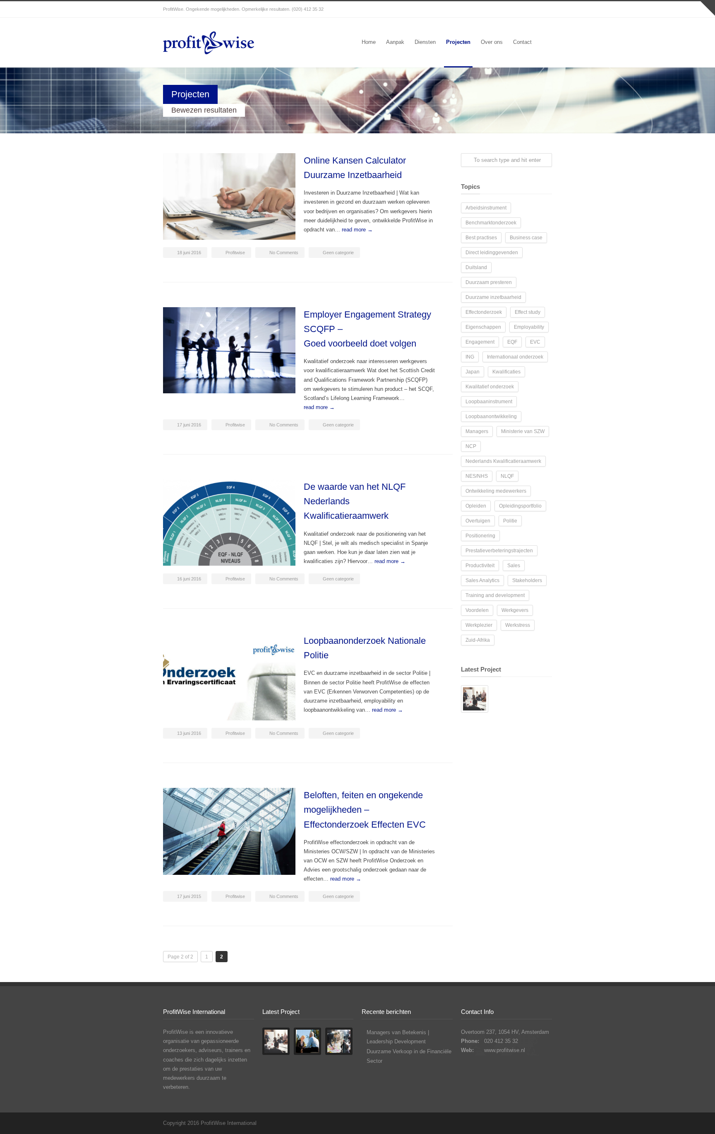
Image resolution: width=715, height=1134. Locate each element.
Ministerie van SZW (523, 431)
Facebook (527, 9)
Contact (522, 42)
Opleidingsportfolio (520, 506)
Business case (526, 238)
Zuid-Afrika (477, 640)
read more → (357, 229)
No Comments (283, 252)
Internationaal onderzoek (515, 357)
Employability (529, 327)
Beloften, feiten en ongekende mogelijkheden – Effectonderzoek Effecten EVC (365, 809)
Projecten (458, 42)
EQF (512, 342)
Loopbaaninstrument (488, 401)
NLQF (507, 476)
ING (469, 357)
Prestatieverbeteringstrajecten (499, 551)
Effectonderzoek (483, 312)
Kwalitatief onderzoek (489, 387)
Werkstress (517, 625)
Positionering (480, 536)
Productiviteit (479, 565)
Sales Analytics (482, 580)
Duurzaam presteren (488, 282)
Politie (510, 521)
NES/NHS (476, 476)
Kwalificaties (506, 372)
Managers (476, 431)
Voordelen (477, 610)
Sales (513, 565)
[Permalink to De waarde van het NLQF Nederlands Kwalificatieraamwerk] (229, 522)
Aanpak (395, 42)
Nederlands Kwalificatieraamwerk (503, 461)
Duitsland (476, 267)
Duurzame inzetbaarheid (493, 297)
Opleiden (475, 506)
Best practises (481, 238)
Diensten (425, 42)
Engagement (479, 342)
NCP (470, 446)
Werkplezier (478, 625)
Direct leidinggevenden (491, 252)
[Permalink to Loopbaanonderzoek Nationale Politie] (229, 676)
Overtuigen (477, 521)
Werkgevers (514, 610)
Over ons (492, 42)
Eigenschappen (483, 327)
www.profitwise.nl (504, 1050)
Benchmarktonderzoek (490, 223)
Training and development (495, 595)
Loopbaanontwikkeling (491, 416)
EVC (535, 342)
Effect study (527, 312)
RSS (543, 9)
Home (369, 42)
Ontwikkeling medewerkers (495, 491)
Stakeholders (527, 580)
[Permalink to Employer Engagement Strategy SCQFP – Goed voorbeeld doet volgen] (229, 350)
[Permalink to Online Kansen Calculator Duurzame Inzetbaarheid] (229, 196)
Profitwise (235, 252)
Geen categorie (338, 252)
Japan (472, 372)
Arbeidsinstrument (485, 208)
